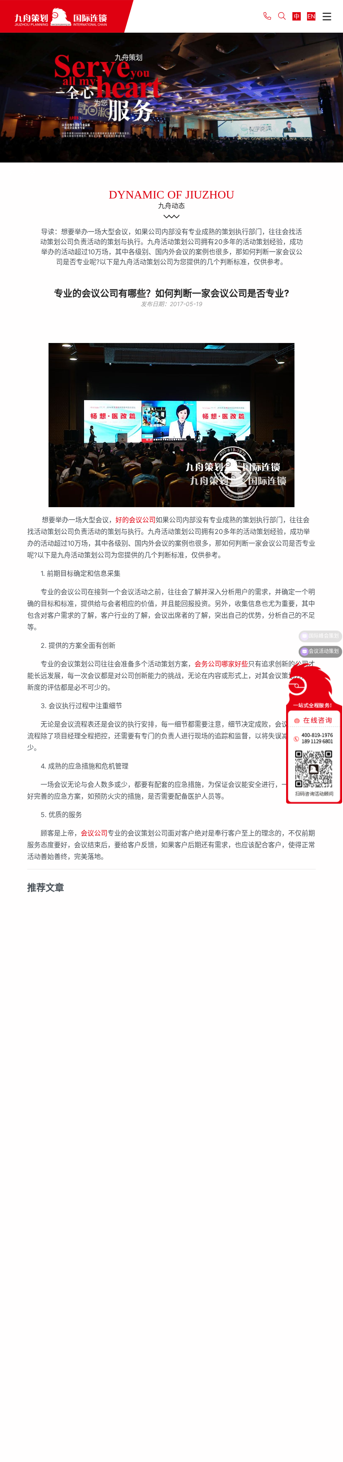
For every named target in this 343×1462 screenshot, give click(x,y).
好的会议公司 (135, 520)
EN (311, 16)
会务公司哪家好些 (221, 664)
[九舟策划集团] (66, 16)
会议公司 (94, 833)
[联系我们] (10, 170)
